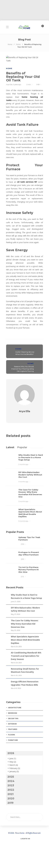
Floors (11, 735)
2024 (10, 781)
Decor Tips (13, 718)
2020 (10, 798)
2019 (10, 802)
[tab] (10, 447)
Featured (12, 729)
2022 (10, 789)
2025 (10, 776)
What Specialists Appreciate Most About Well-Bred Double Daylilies (25, 639)
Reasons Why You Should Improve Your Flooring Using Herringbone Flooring (22, 368)
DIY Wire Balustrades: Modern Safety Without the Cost (25, 609)
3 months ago (23, 482)
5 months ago (23, 521)
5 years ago (17, 84)
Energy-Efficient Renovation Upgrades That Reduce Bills (24, 683)
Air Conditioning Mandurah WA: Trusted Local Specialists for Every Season (26, 655)
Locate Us (25, 839)
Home (10, 44)
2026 (10, 753)
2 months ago (23, 464)
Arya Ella (9, 84)
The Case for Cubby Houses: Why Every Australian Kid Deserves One (24, 623)
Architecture (14, 708)
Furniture (13, 740)
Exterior (12, 724)
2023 (10, 785)
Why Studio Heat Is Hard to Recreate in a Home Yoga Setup (26, 596)
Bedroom (12, 713)
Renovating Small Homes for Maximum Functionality (25, 670)
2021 (10, 794)
